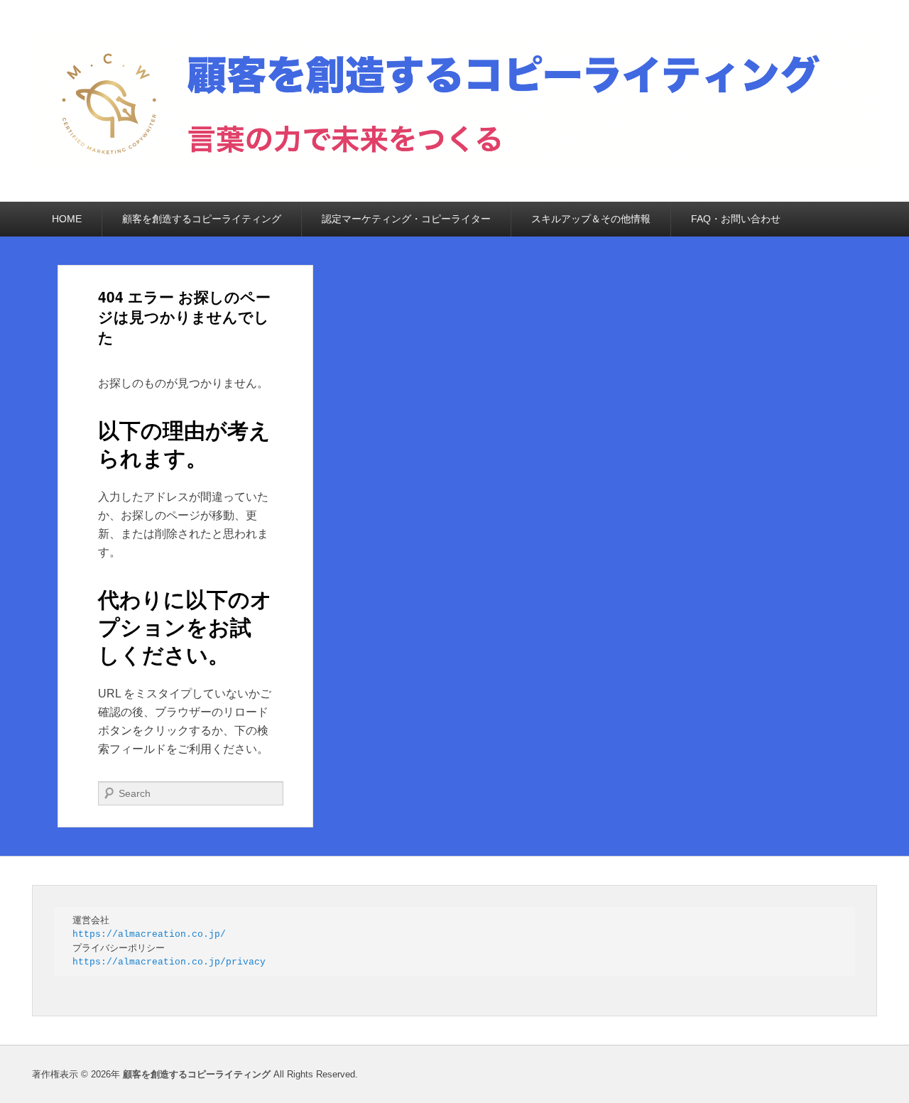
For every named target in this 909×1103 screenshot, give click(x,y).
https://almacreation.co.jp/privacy (169, 962)
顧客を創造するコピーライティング (201, 218)
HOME (67, 218)
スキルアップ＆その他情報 (591, 218)
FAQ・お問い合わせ (735, 218)
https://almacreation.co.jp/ (149, 934)
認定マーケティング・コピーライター (406, 218)
